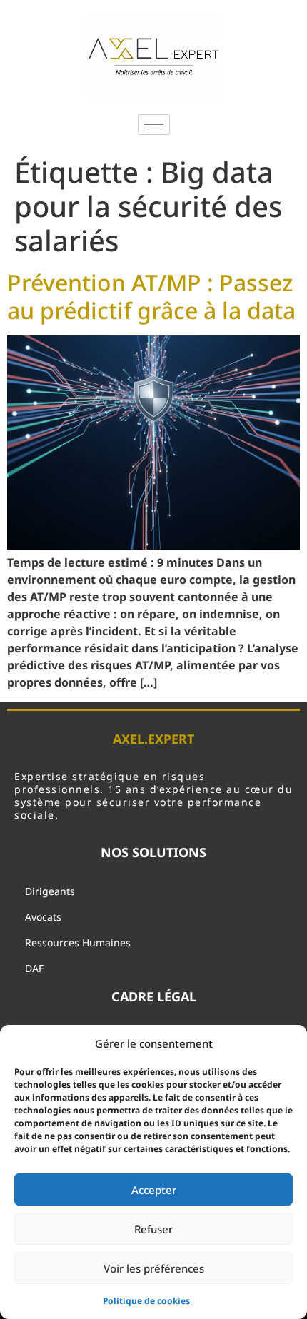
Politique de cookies (146, 1301)
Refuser (153, 1229)
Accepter (153, 1190)
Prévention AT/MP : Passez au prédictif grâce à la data (151, 296)
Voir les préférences (154, 1268)
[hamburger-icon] (154, 124)
